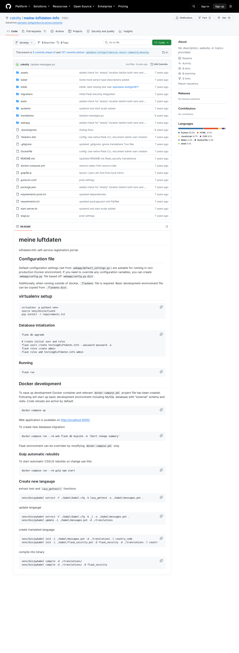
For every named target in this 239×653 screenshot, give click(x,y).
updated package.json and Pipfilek (99, 201)
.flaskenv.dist (28, 136)
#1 (167, 52)
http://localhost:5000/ (75, 420)
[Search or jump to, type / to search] (194, 6)
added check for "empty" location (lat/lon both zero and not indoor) (118, 72)
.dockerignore (29, 129)
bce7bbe (130, 64)
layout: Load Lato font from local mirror (101, 172)
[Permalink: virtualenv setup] (16, 296)
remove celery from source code (97, 165)
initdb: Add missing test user (95, 86)
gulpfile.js (26, 172)
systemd (25, 108)
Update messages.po (42, 64)
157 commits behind (72, 52)
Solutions (40, 6)
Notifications (186, 17)
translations (27, 115)
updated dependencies (92, 194)
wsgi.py (25, 215)
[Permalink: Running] (16, 363)
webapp (25, 122)
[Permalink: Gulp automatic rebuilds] (16, 454)
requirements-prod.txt (33, 194)
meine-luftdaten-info (41, 18)
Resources (60, 6)
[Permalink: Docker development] (16, 383)
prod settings (86, 179)
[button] (161, 307)
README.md (28, 158)
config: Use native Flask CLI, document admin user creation (113, 136)
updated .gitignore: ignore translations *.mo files (106, 144)
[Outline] (167, 226)
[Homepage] (8, 6)
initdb (24, 86)
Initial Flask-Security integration (97, 94)
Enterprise (105, 6)
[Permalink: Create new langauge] (16, 481)
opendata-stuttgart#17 (126, 86)
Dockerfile (26, 151)
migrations (27, 94)
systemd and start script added (97, 108)
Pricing (123, 6)
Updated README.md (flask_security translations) (107, 158)
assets (24, 72)
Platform (21, 6)
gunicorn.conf (28, 179)
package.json (28, 187)
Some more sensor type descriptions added (104, 79)
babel (24, 79)
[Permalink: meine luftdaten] (16, 239)
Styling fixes (86, 129)
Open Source (83, 6)
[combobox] (128, 42)
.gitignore (26, 144)
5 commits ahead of (44, 52)
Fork (206, 17)
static (24, 101)
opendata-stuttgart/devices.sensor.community (39, 22)
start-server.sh (29, 208)
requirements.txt (30, 201)
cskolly (15, 18)
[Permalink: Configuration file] (16, 258)
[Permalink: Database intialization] (16, 325)
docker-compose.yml (33, 165)
